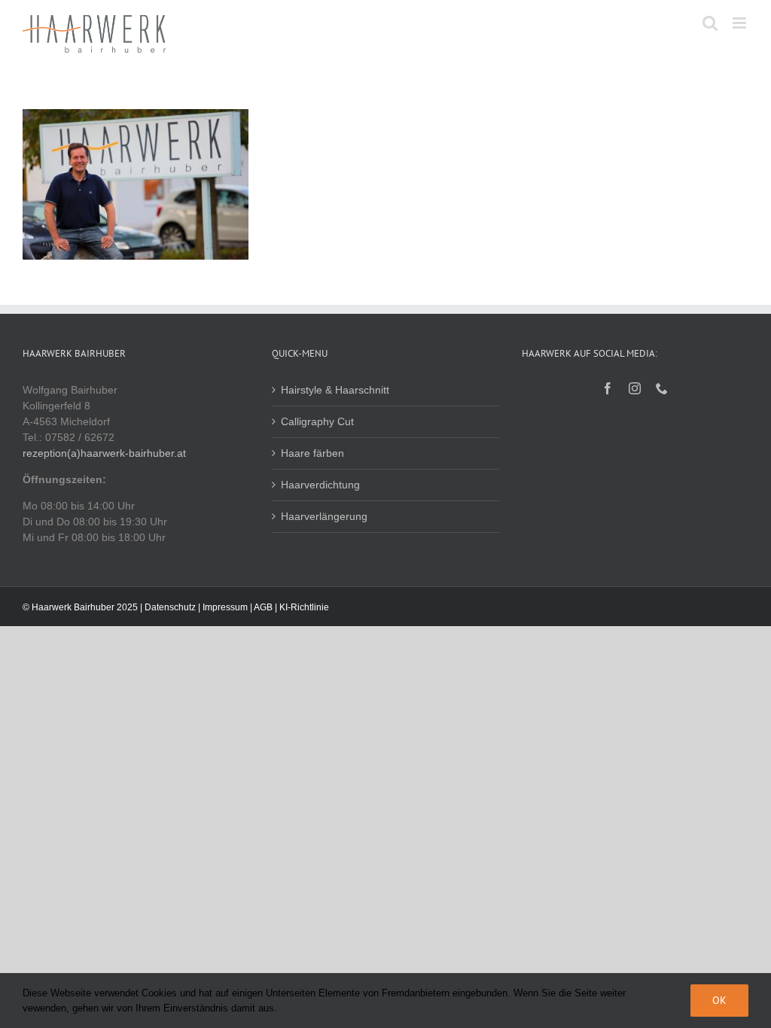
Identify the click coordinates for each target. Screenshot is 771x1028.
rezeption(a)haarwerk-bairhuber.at (104, 453)
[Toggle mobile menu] (740, 23)
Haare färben (312, 453)
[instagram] (635, 388)
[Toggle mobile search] (710, 23)
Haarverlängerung (324, 516)
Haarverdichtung (320, 485)
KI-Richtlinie (304, 607)
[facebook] (608, 388)
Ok (719, 1000)
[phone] (662, 388)
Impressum (225, 607)
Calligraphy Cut (317, 421)
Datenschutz (170, 607)
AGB (263, 607)
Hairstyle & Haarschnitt (335, 390)
